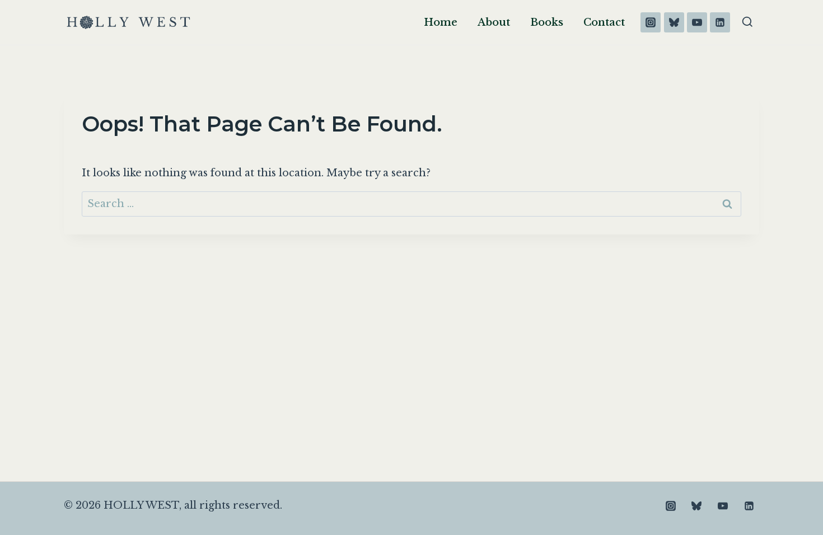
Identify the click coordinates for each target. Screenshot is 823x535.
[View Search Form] (747, 22)
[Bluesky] (674, 22)
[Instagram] (650, 22)
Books (546, 22)
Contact (604, 22)
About (494, 22)
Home (440, 22)
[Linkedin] (720, 22)
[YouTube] (697, 22)
